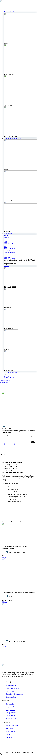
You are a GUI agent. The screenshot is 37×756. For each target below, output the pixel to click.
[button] (20, 12)
